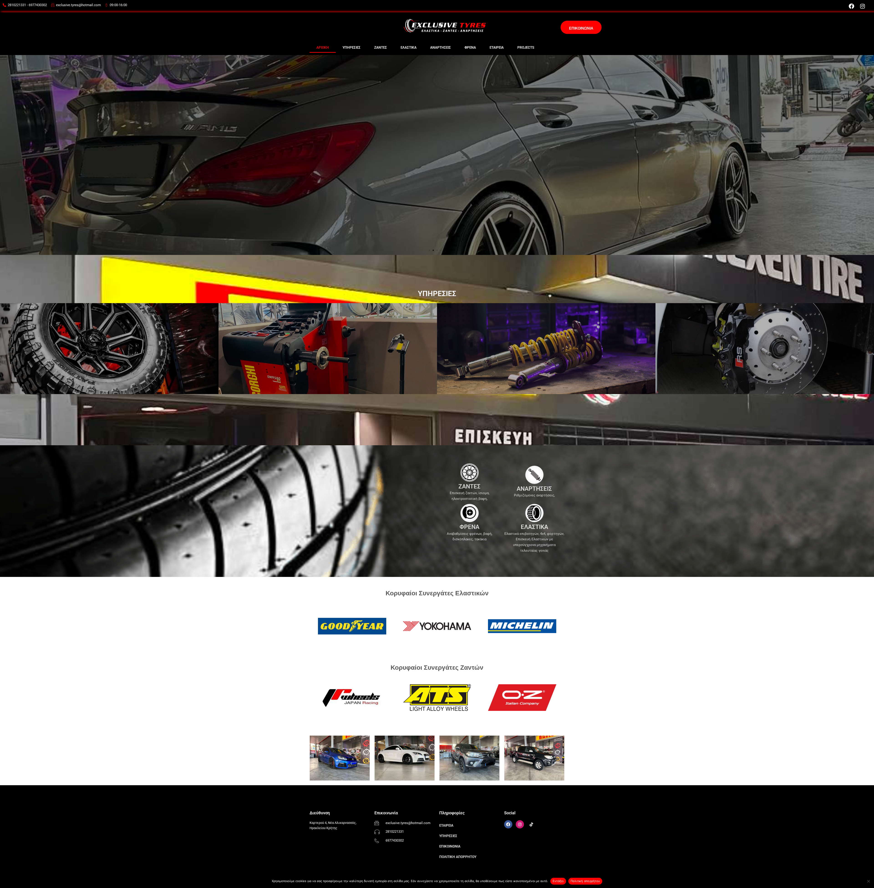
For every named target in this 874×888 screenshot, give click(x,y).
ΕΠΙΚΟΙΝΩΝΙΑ (449, 846)
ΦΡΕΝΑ (470, 47)
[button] (429, 250)
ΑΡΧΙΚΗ (322, 47)
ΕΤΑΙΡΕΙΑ (497, 47)
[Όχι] (868, 881)
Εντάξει (558, 881)
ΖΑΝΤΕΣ (380, 47)
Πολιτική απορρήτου (585, 881)
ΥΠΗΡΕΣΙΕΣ (352, 47)
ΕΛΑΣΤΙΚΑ (409, 47)
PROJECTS (525, 47)
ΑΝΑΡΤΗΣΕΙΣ (440, 47)
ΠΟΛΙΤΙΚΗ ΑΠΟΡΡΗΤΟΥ (457, 857)
